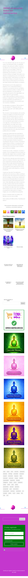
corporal (5, 476)
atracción (16, 471)
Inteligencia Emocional (8, 10)
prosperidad (5, 489)
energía (16, 478)
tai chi (14, 493)
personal (11, 486)
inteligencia (5, 482)
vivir (7, 495)
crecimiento (10, 476)
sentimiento (18, 491)
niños (13, 484)
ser (23, 491)
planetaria (17, 486)
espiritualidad (5, 480)
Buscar (22, 303)
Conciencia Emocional (8, 8)
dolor (21, 476)
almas (8, 471)
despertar (16, 476)
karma (15, 482)
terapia (18, 493)
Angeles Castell (11, 570)
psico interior (15, 489)
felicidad (18, 480)
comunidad (16, 473)
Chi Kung (10, 473)
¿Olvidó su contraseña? (8, 540)
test (22, 493)
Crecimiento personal (19, 8)
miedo (8, 484)
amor (12, 471)
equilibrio (21, 478)
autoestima (22, 471)
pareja (16, 484)
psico (11, 489)
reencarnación (6, 491)
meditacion (20, 482)
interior (10, 482)
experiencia (12, 480)
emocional (5, 478)
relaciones (12, 491)
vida (4, 495)
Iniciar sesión (14, 544)
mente (4, 484)
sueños (9, 493)
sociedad (5, 493)
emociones (11, 478)
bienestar (5, 473)
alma (4, 471)
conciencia (22, 473)
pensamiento (5, 486)
